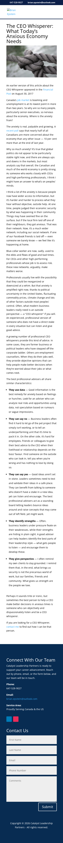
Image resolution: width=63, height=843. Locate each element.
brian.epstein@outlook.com (21, 698)
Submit (47, 806)
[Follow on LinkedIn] (9, 719)
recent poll (12, 130)
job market (23, 100)
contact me (12, 626)
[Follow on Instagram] (15, 719)
